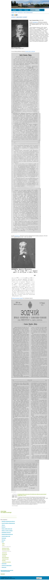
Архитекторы (20, 12)
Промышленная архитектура (7, 534)
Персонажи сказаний (5, 549)
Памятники (4, 538)
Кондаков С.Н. (35, 22)
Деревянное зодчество (6, 532)
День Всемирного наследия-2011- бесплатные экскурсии (7, 571)
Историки (3, 560)
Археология (4, 563)
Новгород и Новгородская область (8, 521)
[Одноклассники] (15, 15)
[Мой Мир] (16, 15)
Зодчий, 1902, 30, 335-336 (30, 51)
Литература (4, 567)
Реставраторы (4, 554)
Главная (14, 9)
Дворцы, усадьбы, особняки (7, 530)
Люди (16, 12)
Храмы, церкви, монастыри (7, 528)
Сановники (4, 555)
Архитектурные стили (6, 536)
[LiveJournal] (17, 15)
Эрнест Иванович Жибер (28, 12)
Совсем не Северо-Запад (6, 565)
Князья (3, 543)
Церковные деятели (5, 548)
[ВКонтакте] (12, 15)
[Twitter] (13, 15)
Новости (26, 9)
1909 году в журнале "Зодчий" (17, 298)
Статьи (20, 9)
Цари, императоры (5, 557)
